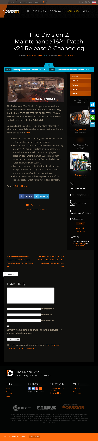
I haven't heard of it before (80, 213)
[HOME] (28, 11)
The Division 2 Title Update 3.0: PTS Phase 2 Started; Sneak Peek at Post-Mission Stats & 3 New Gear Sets (51, 261)
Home (8, 388)
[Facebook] (80, 2)
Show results (80, 228)
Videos (75, 391)
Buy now (78, 129)
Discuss (35, 205)
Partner (74, 85)
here (28, 132)
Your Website (47, 320)
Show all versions (80, 132)
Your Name (46, 308)
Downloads (77, 393)
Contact (74, 89)
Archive (74, 76)
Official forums (22, 186)
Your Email (46, 314)
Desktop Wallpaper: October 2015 (28, 69)
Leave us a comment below (35, 210)
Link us (74, 80)
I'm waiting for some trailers (78, 204)
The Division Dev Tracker (57, 389)
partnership (80, 246)
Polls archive (80, 231)
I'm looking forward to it (81, 195)
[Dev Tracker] (44, 2)
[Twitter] (83, 2)
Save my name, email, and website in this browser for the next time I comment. (34, 331)
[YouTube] (86, 2)
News (60, 55)
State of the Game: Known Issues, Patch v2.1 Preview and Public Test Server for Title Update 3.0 (20, 261)
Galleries (76, 388)
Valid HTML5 (35, 437)
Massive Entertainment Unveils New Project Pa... (74, 69)
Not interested (77, 219)
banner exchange (79, 244)
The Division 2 (69, 55)
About (74, 93)
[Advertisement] (35, 233)
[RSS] (89, 2)
